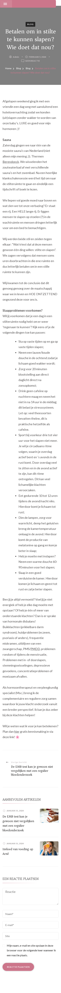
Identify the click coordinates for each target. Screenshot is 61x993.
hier (16, 731)
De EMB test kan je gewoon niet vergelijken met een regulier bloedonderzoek (18, 823)
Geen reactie (32, 61)
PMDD (35, 649)
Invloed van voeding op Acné (18, 851)
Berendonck (11, 162)
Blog (30, 24)
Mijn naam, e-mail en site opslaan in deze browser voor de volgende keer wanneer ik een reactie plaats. (31, 950)
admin (16, 57)
